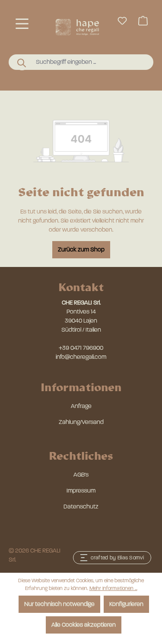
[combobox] (89, 62)
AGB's (81, 474)
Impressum (81, 490)
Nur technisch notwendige (59, 604)
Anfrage (81, 406)
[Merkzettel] (122, 21)
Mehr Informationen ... (113, 588)
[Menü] (22, 24)
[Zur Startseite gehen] (77, 27)
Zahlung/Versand (81, 422)
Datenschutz (81, 506)
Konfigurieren (126, 604)
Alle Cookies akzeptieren (83, 624)
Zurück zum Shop (81, 249)
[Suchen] (22, 62)
